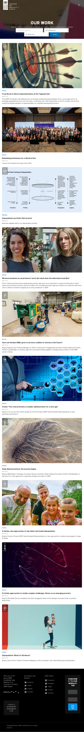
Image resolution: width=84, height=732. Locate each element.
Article (4, 90)
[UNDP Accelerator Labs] (10, 5)
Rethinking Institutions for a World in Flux (19, 158)
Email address (73, 689)
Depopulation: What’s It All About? (16, 655)
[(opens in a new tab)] (42, 65)
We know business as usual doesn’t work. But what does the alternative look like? (35, 278)
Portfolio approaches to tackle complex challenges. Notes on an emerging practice (36, 593)
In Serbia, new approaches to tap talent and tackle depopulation (28, 531)
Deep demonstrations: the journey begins (19, 469)
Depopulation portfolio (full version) (17, 218)
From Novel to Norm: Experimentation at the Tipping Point (26, 94)
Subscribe (72, 707)
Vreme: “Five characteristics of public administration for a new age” (30, 407)
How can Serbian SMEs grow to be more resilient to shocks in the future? (32, 343)
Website (4, 215)
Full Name (73, 696)
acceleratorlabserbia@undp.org (11, 709)
